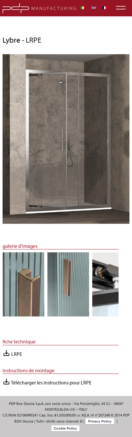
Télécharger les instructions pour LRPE (47, 382)
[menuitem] (83, 7)
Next (123, 287)
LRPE (12, 353)
